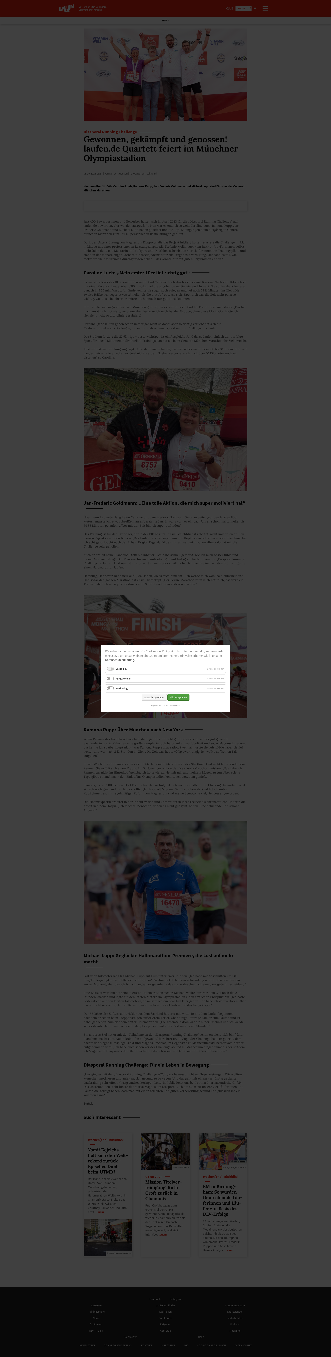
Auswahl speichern (154, 697)
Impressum (156, 705)
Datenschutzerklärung (119, 660)
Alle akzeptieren (178, 697)
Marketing (122, 688)
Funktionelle (123, 678)
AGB (165, 705)
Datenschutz (174, 705)
